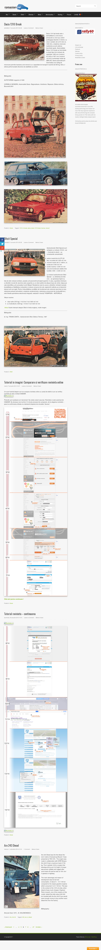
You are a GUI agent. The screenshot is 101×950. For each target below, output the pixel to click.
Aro (6, 15)
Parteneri (77, 49)
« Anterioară (8, 927)
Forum (69, 15)
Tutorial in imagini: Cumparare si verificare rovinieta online (33, 382)
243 (23, 917)
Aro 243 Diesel (11, 845)
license (43, 228)
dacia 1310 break (36, 228)
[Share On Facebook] (2, 240)
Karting (59, 15)
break (25, 228)
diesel (30, 917)
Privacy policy (79, 55)
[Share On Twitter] (2, 244)
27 (33, 927)
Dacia (13, 15)
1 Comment (27, 849)
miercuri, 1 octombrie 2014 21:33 (13, 849)
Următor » (39, 927)
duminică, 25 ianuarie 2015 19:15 (13, 617)
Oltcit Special (11, 239)
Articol (6, 307)
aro (26, 917)
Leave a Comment (29, 28)
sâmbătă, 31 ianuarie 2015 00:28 (13, 242)
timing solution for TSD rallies (83, 115)
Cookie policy (78, 53)
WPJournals (87, 937)
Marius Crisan (39, 28)
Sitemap (77, 51)
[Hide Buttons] (1, 251)
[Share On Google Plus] (2, 248)
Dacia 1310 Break (13, 24)
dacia (29, 228)
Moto (38, 15)
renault (47, 228)
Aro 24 (14, 917)
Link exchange (79, 47)
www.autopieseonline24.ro (82, 23)
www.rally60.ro (79, 28)
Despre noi (78, 45)
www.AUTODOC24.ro (81, 69)
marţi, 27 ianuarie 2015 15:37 (12, 386)
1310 (20, 228)
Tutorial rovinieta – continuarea (20, 614)
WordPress (94, 937)
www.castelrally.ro (80, 73)
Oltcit (21, 15)
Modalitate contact (80, 57)
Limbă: (76, 15)
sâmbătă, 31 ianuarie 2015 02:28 (13, 28)
